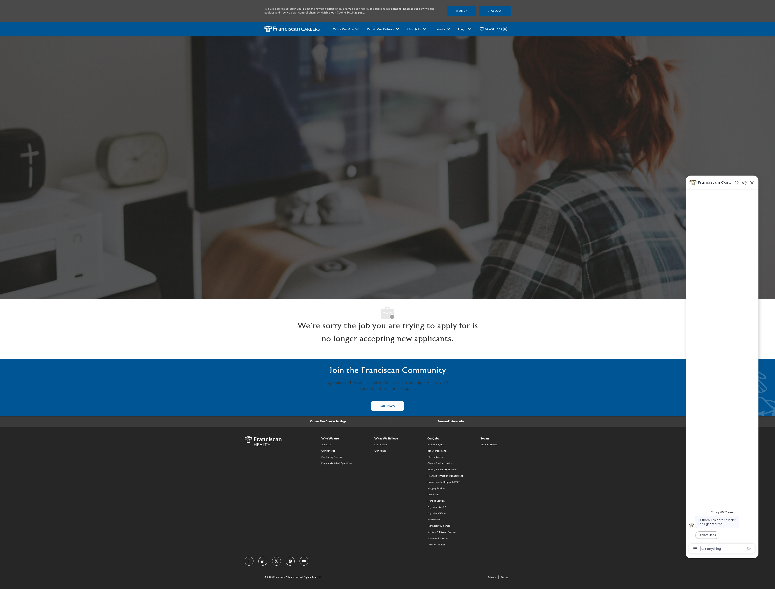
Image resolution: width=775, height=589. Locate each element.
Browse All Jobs (435, 444)
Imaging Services (436, 488)
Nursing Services (436, 500)
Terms (504, 577)
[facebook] (249, 561)
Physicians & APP (436, 507)
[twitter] (276, 561)
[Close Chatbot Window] (752, 182)
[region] (722, 365)
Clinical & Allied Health (439, 463)
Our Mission (381, 444)
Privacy (491, 577)
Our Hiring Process (331, 457)
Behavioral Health (437, 450)
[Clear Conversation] (736, 182)
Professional (434, 519)
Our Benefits (328, 450)
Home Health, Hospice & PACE (443, 482)
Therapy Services (436, 544)
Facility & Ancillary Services (442, 469)
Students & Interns (437, 538)
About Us (326, 444)
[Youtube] (304, 561)
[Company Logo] (292, 29)
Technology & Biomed (438, 525)
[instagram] (290, 561)
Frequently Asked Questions (336, 463)
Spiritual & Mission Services (442, 532)
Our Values (380, 450)
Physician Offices (436, 513)
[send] (749, 548)
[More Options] (695, 548)
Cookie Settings (347, 12)
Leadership (433, 494)
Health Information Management (445, 475)
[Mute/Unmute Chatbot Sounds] (744, 182)
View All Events (489, 444)
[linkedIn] (262, 561)
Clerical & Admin (436, 457)
